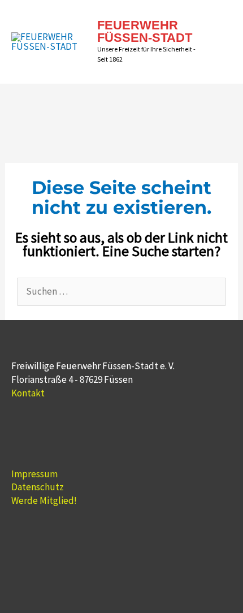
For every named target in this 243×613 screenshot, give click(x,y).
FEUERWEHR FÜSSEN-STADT (144, 31)
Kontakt (28, 393)
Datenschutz (37, 487)
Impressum (34, 474)
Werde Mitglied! (44, 500)
